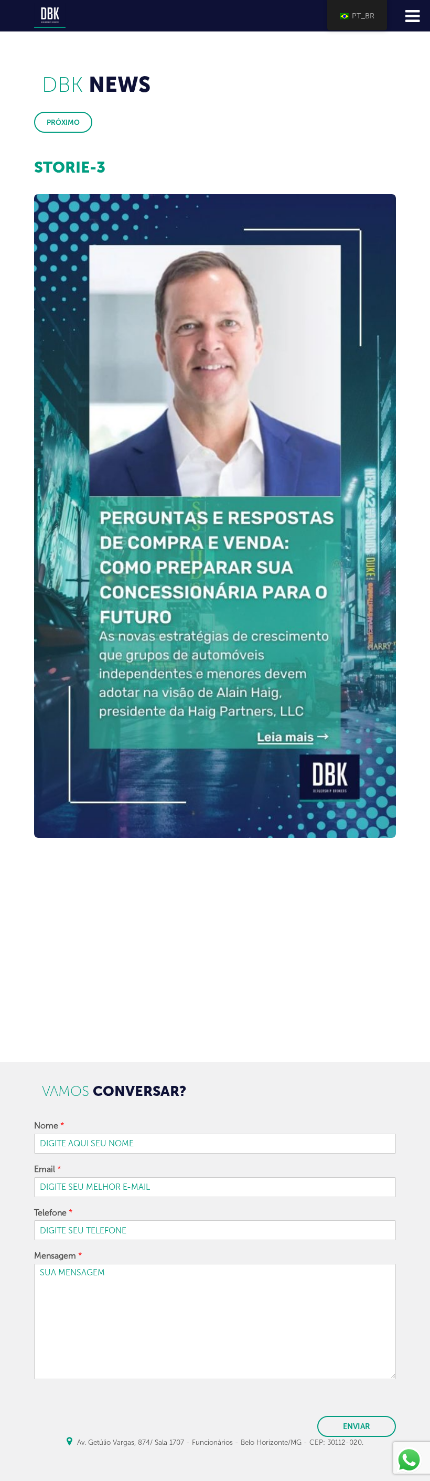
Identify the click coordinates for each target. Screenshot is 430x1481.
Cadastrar (215, 1035)
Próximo (63, 122)
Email (47, 1169)
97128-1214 (90, 949)
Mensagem (58, 1256)
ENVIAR (356, 1426)
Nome (49, 1126)
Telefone (53, 1213)
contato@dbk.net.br (188, 949)
